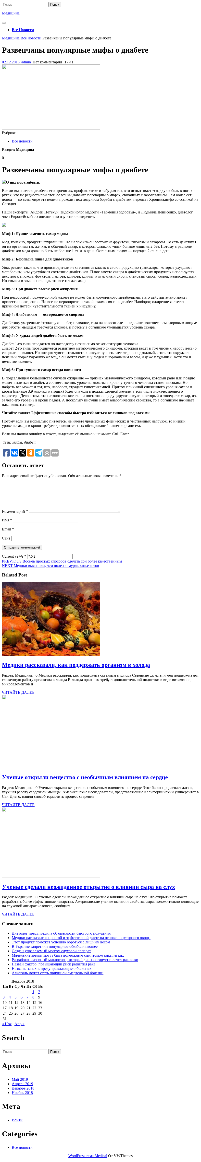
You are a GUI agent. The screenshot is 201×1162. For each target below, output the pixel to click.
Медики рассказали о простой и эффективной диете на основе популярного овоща (81, 938)
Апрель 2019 (22, 1084)
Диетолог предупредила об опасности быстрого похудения (61, 933)
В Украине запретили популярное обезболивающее (55, 946)
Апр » (19, 1024)
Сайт (6, 538)
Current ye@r (14, 556)
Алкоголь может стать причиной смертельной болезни (57, 973)
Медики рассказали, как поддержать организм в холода (76, 665)
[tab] (4, 22)
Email (8, 529)
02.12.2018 (11, 62)
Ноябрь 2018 (22, 1093)
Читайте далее (18, 692)
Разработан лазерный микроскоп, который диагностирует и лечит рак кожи (75, 960)
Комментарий (15, 511)
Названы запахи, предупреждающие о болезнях (51, 968)
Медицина (11, 13)
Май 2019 (20, 1079)
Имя (7, 520)
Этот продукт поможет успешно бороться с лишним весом (61, 942)
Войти (17, 1120)
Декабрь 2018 (23, 1088)
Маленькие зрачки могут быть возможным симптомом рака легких (68, 955)
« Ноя (7, 1024)
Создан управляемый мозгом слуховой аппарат (51, 951)
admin (26, 62)
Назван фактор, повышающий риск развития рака (53, 964)
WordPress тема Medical (87, 1156)
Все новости (23, 30)
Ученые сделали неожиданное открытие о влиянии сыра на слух (88, 887)
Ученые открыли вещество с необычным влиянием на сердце (85, 777)
